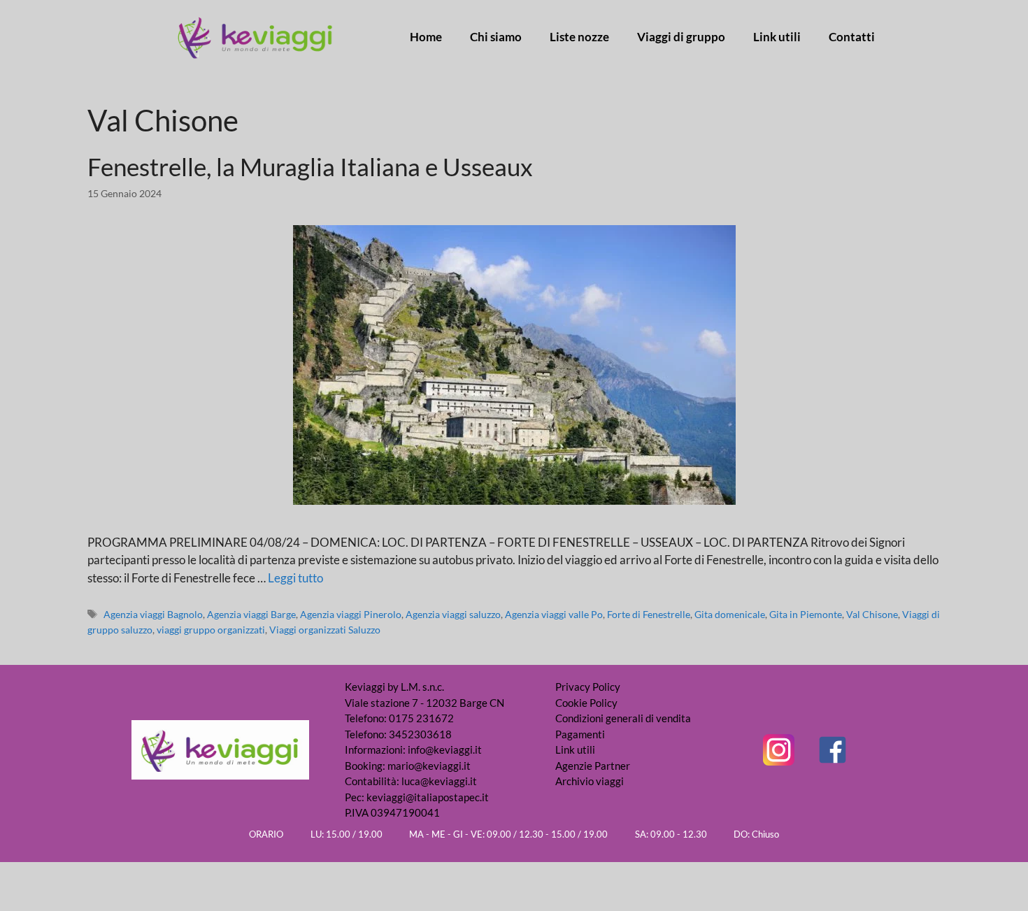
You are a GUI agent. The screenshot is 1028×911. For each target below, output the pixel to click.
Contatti (852, 37)
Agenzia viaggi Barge (251, 614)
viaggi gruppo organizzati (211, 630)
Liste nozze (579, 37)
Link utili (777, 37)
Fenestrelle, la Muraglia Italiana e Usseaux (310, 166)
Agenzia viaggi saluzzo (453, 614)
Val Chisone (872, 614)
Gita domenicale (729, 614)
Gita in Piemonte (805, 614)
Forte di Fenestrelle (648, 614)
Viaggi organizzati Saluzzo (324, 630)
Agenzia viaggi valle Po (554, 614)
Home (426, 37)
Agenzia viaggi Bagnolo (153, 614)
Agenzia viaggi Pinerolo (350, 614)
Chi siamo (496, 37)
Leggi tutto (295, 578)
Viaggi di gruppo (681, 37)
